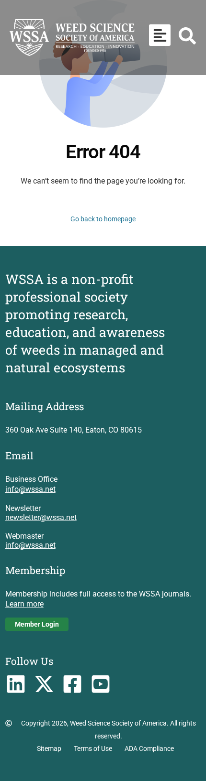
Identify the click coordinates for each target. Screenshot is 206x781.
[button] (160, 35)
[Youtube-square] (100, 684)
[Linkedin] (16, 684)
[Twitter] (44, 684)
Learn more (24, 603)
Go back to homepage (103, 219)
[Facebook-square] (72, 684)
